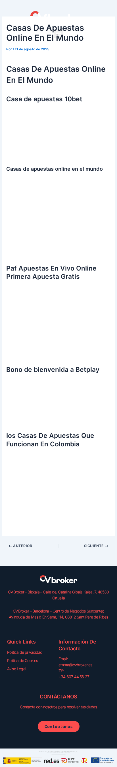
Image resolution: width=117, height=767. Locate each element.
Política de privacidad (24, 652)
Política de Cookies (22, 660)
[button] (58, 33)
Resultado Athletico (24, 147)
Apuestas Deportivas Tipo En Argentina (44, 352)
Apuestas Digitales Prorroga (33, 154)
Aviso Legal (16, 668)
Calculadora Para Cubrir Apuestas (38, 520)
